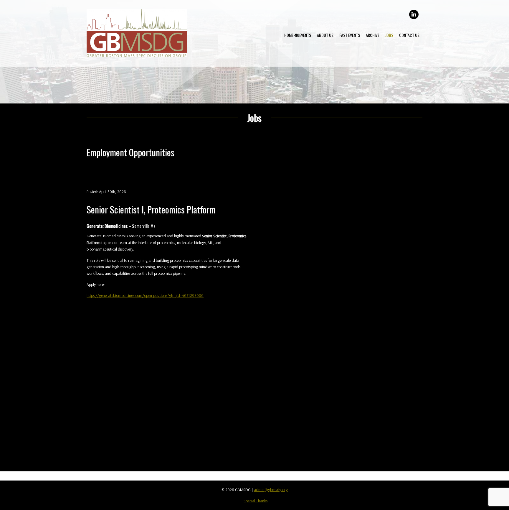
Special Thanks (255, 501)
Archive (372, 35)
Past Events (349, 35)
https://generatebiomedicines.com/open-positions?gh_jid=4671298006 (145, 295)
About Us (325, 35)
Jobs (389, 35)
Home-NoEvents (297, 35)
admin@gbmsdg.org (271, 489)
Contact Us (409, 35)
